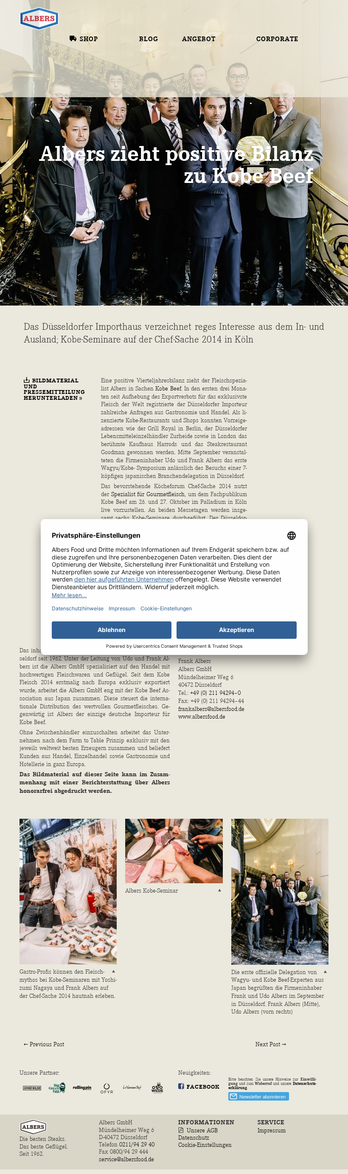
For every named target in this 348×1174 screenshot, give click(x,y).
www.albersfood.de (201, 716)
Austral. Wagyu (199, 76)
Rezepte (154, 50)
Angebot (199, 39)
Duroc (194, 230)
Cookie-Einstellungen (205, 1145)
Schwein (208, 208)
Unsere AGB (202, 1130)
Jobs (264, 71)
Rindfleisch (215, 51)
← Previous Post (44, 1044)
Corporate (277, 39)
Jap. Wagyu (203, 62)
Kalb (191, 163)
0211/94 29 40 (137, 1144)
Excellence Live (278, 86)
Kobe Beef (168, 388)
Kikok (193, 196)
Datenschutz (193, 1138)
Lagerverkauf (98, 61)
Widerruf (263, 1083)
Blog (148, 39)
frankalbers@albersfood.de (211, 709)
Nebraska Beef (210, 119)
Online (83, 50)
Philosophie (279, 61)
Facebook (203, 1087)
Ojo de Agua (205, 141)
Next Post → (270, 1044)
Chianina (200, 152)
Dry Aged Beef (209, 130)
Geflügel (210, 174)
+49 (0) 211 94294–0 (215, 693)
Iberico (196, 219)
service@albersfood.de (126, 1159)
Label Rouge (206, 186)
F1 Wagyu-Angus (201, 94)
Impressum (272, 1130)
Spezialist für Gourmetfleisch (148, 494)
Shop (89, 39)
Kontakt (273, 50)
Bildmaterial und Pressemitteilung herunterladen (54, 389)
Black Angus (207, 108)
